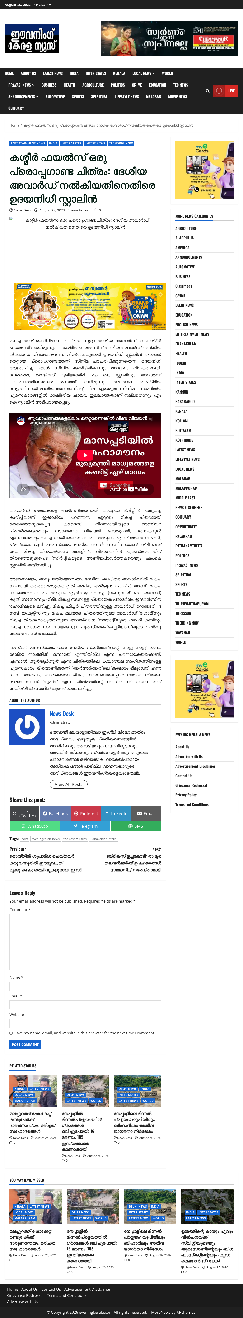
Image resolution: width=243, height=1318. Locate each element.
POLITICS (118, 85)
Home (9, 73)
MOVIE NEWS (177, 96)
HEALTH (69, 85)
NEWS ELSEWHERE (188, 507)
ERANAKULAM (185, 344)
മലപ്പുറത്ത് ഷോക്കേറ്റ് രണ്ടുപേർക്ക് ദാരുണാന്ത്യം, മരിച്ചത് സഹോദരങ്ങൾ (32, 1122)
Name (16, 977)
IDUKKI (180, 363)
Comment (19, 909)
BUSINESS (49, 85)
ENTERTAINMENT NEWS (28, 143)
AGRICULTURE (93, 85)
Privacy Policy (186, 795)
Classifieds (183, 286)
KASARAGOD (185, 401)
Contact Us (183, 775)
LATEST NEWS (53, 73)
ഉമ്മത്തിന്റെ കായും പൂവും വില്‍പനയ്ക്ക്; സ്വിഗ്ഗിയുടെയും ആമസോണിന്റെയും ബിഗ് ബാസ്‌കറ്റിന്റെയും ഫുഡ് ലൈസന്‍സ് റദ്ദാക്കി (207, 1246)
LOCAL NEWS (141, 73)
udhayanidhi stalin (103, 839)
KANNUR (181, 392)
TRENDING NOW (121, 143)
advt (25, 839)
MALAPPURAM (24, 1101)
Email (15, 996)
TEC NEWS (180, 85)
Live (231, 90)
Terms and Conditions (192, 804)
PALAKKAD (183, 536)
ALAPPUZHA (184, 238)
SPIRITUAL (99, 96)
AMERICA (182, 247)
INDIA (74, 73)
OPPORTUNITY (186, 526)
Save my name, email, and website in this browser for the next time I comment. (84, 1033)
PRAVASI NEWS (19, 85)
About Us (28, 73)
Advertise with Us (189, 756)
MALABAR (153, 96)
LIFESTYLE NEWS (127, 96)
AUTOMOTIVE (55, 96)
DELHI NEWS (76, 1095)
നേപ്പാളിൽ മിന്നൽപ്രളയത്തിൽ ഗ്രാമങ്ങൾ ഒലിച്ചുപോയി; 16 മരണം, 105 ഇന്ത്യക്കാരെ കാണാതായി (82, 1131)
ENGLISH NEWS (186, 324)
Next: (132, 859)
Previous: (45, 859)
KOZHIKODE (184, 440)
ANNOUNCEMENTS (21, 96)
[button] (169, 38)
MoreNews (160, 1312)
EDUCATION (157, 85)
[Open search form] (208, 91)
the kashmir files (75, 839)
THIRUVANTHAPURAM (192, 603)
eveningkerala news (46, 839)
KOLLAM (181, 421)
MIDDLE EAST (185, 498)
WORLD (167, 73)
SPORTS (78, 96)
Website (16, 1014)
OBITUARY (16, 108)
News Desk (22, 210)
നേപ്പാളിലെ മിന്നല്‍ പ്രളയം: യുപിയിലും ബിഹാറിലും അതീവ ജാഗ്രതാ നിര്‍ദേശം (134, 1122)
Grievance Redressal (191, 785)
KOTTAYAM (183, 430)
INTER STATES (96, 73)
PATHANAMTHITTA (189, 546)
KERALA (119, 73)
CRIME (137, 85)
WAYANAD (182, 632)
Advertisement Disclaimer (195, 766)
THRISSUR (183, 613)
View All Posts (69, 784)
